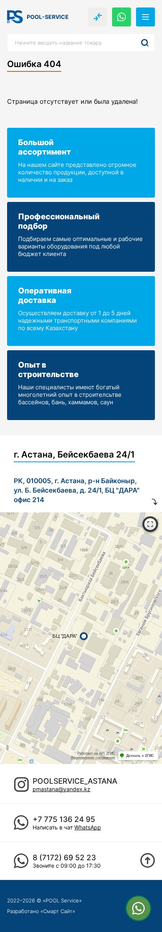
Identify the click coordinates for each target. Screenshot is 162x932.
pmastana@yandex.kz (61, 789)
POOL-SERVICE (48, 16)
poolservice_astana (75, 781)
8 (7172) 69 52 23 (64, 857)
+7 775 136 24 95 (64, 819)
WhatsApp (87, 827)
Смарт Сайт (57, 911)
